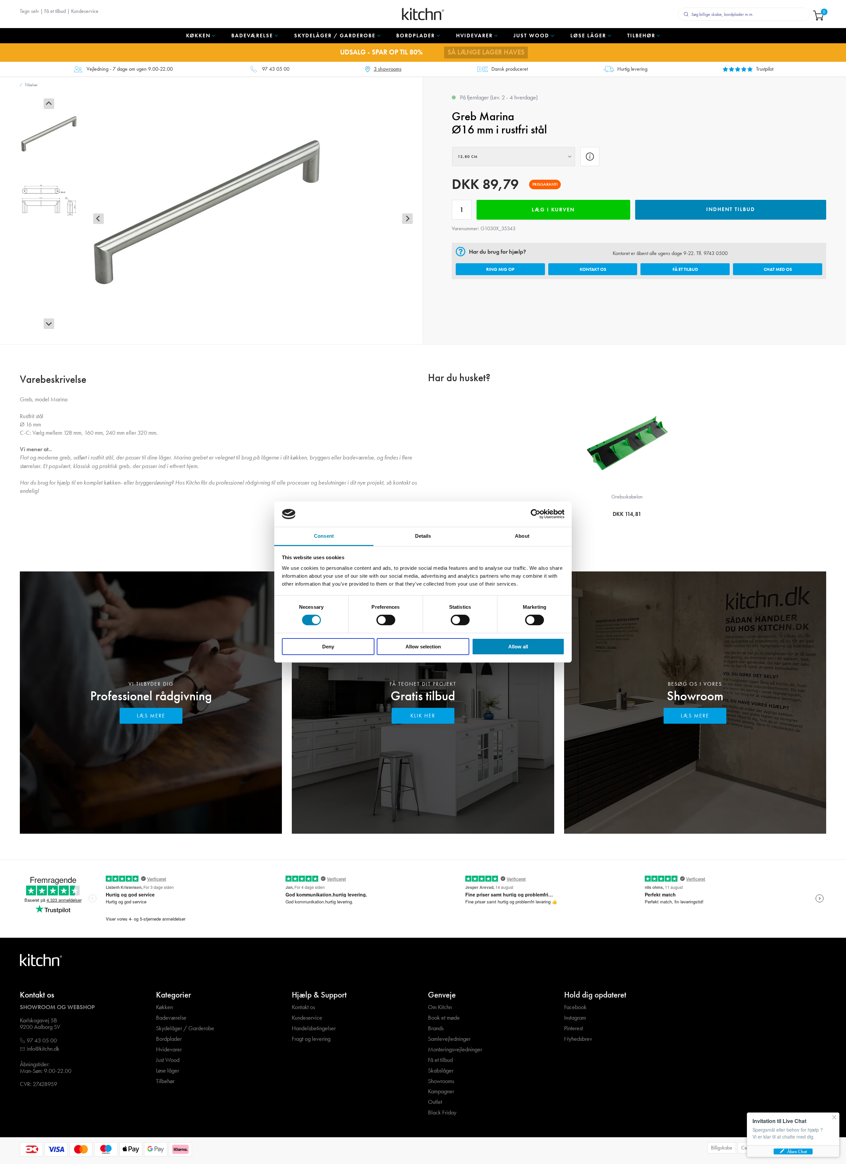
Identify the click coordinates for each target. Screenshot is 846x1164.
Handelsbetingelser (314, 1028)
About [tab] (522, 536)
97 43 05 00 (275, 69)
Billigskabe (721, 1147)
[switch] (385, 620)
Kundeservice (84, 11)
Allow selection (423, 646)
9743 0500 (716, 253)
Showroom (695, 695)
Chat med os (778, 269)
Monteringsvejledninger (455, 1049)
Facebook (575, 1007)
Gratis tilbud (423, 695)
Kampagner (441, 1091)
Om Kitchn (440, 1007)
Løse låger (167, 1070)
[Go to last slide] (49, 103)
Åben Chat (797, 1151)
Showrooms (441, 1081)
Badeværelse (171, 1017)
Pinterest (573, 1028)
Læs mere (151, 715)
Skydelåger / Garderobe (185, 1028)
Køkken (164, 1007)
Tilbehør (165, 1081)
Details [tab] (423, 536)
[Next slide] (49, 323)
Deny (328, 646)
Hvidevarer (169, 1049)
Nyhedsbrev (578, 1039)
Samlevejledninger (449, 1039)
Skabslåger (440, 1070)
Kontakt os (593, 269)
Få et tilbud (55, 11)
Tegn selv (29, 11)
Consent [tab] (324, 536)
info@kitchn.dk (43, 1048)
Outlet (435, 1102)
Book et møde (444, 1017)
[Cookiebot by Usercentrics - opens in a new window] (535, 514)
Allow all (518, 646)
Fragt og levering (311, 1039)
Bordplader (169, 1039)
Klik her (422, 715)
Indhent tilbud (730, 209)
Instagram (575, 1017)
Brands (435, 1028)
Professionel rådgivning (151, 695)
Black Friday (442, 1112)
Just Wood (167, 1060)
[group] (49, 134)
